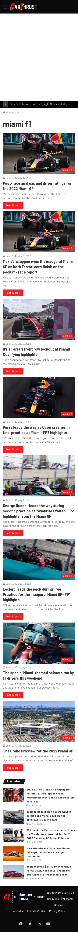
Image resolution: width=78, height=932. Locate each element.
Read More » (13, 205)
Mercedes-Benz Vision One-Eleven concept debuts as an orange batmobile (48, 852)
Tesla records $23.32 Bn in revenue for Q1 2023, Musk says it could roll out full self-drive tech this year (49, 870)
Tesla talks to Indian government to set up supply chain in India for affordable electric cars (49, 815)
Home (9, 112)
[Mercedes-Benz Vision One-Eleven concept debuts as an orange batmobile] (13, 853)
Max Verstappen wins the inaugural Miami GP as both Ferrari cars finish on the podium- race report (38, 266)
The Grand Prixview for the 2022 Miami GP (38, 751)
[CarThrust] (24, 7)
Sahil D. (10, 178)
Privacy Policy (57, 911)
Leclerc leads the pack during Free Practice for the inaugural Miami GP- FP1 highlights (36, 594)
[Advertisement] (39, 56)
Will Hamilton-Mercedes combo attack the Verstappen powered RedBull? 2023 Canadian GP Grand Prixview (51, 834)
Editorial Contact (37, 911)
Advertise (18, 911)
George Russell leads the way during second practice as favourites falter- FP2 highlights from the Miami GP (38, 510)
